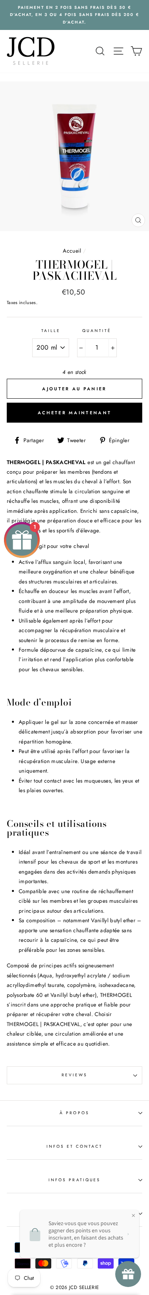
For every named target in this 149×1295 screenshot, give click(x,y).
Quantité (96, 331)
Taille (50, 331)
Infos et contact (74, 1146)
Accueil (72, 251)
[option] (74, 15)
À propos (74, 1113)
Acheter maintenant (74, 412)
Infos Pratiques (74, 1180)
